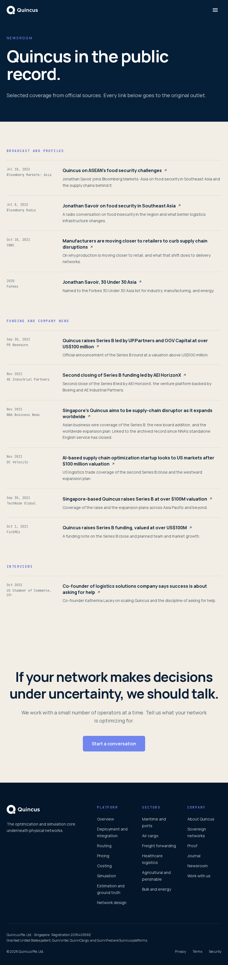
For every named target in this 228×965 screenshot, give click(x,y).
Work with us (198, 875)
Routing (104, 845)
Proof (192, 845)
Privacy (180, 951)
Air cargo (150, 835)
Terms (197, 951)
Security (215, 951)
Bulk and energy (156, 889)
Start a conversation (114, 744)
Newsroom (197, 865)
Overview (105, 819)
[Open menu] (215, 10)
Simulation (106, 875)
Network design (112, 902)
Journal (193, 855)
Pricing (103, 855)
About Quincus (200, 819)
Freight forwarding (159, 845)
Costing (104, 865)
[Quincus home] (22, 10)
